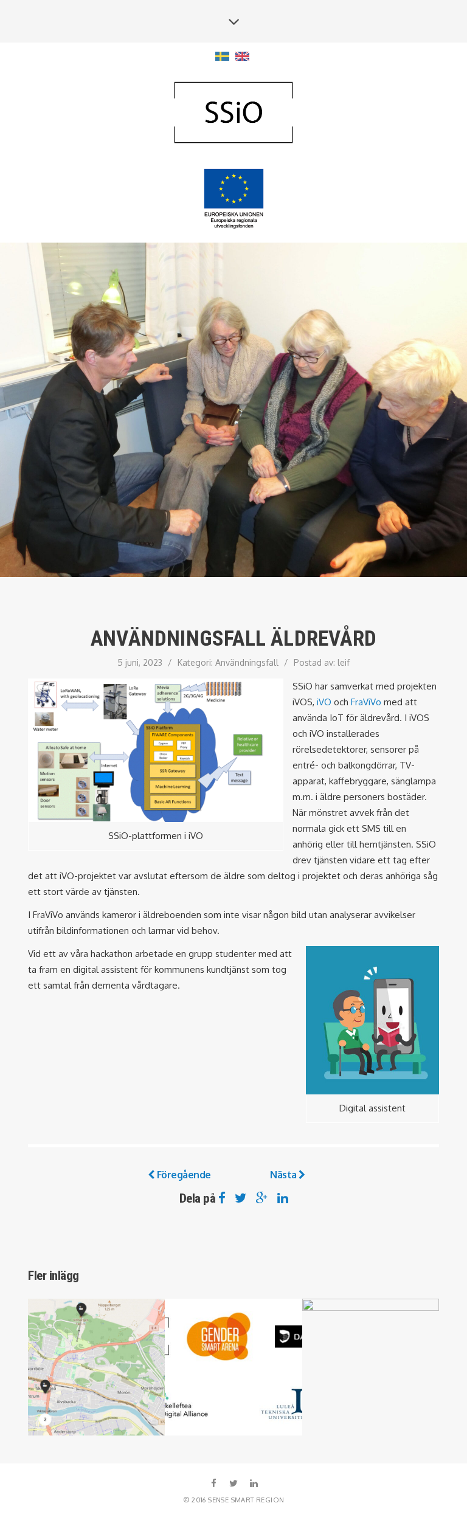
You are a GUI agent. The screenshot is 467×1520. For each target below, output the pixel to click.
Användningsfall (246, 662)
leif (343, 662)
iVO (324, 702)
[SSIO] (233, 113)
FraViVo (366, 702)
